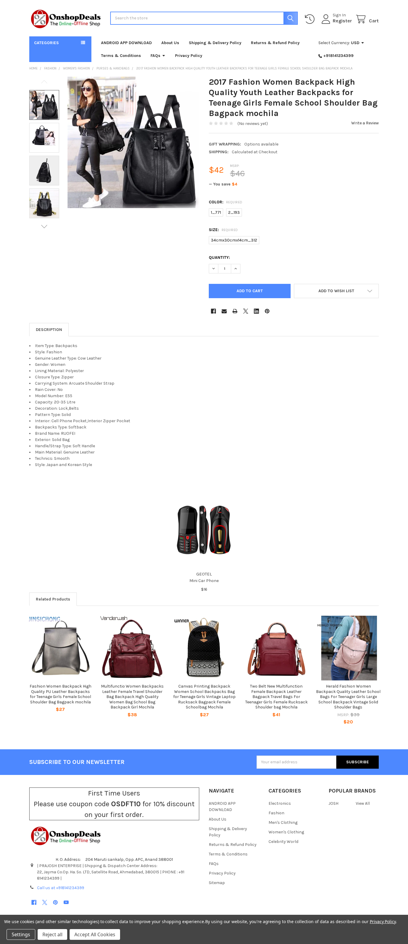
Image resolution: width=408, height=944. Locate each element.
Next (44, 226)
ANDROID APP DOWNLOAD (126, 42)
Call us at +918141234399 (60, 887)
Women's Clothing (286, 832)
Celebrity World (283, 841)
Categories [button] (46, 42)
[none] (133, 142)
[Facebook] (213, 311)
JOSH (333, 803)
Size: (223, 229)
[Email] (224, 311)
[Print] (235, 311)
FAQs (155, 55)
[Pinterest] (267, 311)
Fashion (276, 812)
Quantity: (219, 257)
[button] (336, 291)
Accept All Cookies (94, 934)
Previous (44, 82)
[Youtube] (66, 902)
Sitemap (217, 882)
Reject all (52, 934)
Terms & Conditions (121, 55)
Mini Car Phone (204, 580)
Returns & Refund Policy (275, 42)
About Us (170, 42)
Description (49, 329)
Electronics (280, 803)
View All (363, 803)
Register (342, 21)
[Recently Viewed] (311, 19)
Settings (21, 934)
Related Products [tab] (53, 599)
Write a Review (365, 123)
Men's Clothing (283, 822)
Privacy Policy (188, 55)
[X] (245, 311)
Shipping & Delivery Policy (215, 42)
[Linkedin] (256, 311)
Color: (226, 202)
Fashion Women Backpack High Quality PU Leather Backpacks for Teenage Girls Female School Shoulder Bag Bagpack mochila (60, 694)
